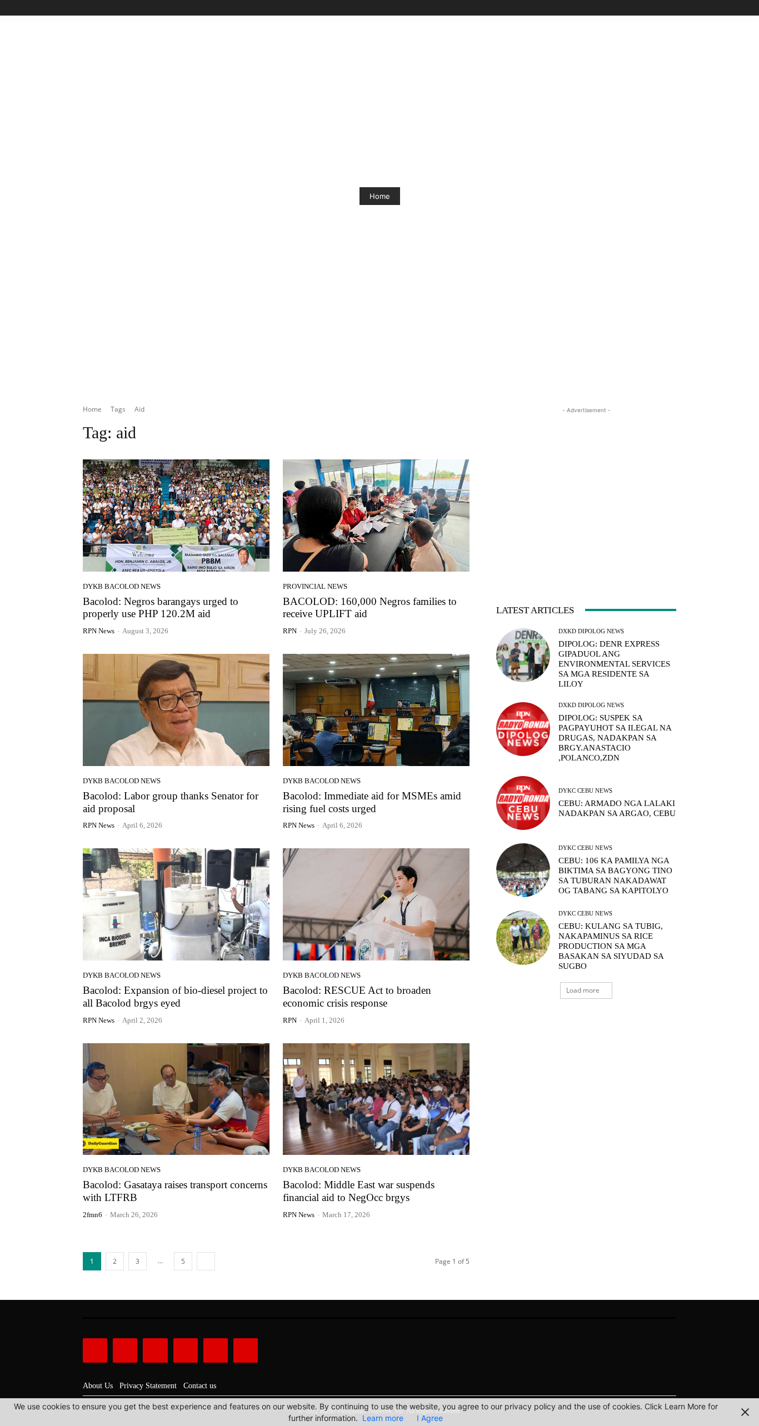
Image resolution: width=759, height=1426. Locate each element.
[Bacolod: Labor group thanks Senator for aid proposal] (176, 710)
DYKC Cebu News (585, 791)
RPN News (98, 631)
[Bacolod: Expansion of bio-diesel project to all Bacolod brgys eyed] (176, 904)
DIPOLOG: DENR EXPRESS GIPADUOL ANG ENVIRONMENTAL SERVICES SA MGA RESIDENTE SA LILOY (614, 663)
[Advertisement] (586, 485)
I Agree (430, 1418)
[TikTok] (644, 8)
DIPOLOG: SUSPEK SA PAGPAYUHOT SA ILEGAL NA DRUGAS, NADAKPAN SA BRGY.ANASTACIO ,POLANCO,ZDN (615, 737)
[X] (657, 8)
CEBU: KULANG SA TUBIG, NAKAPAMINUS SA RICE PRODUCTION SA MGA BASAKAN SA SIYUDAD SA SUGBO (611, 946)
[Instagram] (632, 8)
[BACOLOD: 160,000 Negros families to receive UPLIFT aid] (376, 515)
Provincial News (315, 586)
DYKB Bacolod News (122, 586)
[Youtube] (669, 8)
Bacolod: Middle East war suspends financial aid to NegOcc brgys (359, 1191)
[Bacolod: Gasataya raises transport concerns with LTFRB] (176, 1099)
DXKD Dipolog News (591, 631)
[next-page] (206, 1261)
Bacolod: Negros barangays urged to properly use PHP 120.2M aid (160, 608)
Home (379, 196)
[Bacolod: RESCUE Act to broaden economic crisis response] (376, 904)
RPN (290, 631)
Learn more (382, 1418)
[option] (379, 196)
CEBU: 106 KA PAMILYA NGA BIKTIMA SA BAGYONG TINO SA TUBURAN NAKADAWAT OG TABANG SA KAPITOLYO (615, 875)
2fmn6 (92, 1214)
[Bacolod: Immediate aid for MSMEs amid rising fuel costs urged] (376, 710)
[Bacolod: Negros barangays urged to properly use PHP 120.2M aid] (176, 515)
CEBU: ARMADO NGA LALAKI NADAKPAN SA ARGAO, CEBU (617, 808)
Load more (583, 990)
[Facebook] (619, 8)
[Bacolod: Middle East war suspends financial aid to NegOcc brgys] (376, 1099)
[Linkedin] (155, 1350)
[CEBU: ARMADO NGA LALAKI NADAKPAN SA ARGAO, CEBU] (523, 803)
